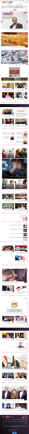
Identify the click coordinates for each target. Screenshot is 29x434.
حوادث (5, 419)
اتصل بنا (10, 429)
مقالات (3, 421)
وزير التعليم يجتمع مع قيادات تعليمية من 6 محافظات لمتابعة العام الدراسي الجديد (12, 0)
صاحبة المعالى (22, 419)
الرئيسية (26, 419)
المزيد (3, 128)
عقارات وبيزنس (21, 421)
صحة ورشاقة (25, 421)
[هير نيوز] (24, 417)
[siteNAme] (14, 10)
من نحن (19, 429)
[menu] (26, 10)
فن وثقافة (8, 419)
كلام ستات (14, 419)
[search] (2, 10)
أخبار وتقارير (18, 419)
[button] (27, 21)
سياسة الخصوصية (14, 429)
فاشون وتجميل (14, 421)
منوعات (11, 419)
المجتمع (26, 423)
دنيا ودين (6, 421)
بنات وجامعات (9, 421)
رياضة (17, 421)
